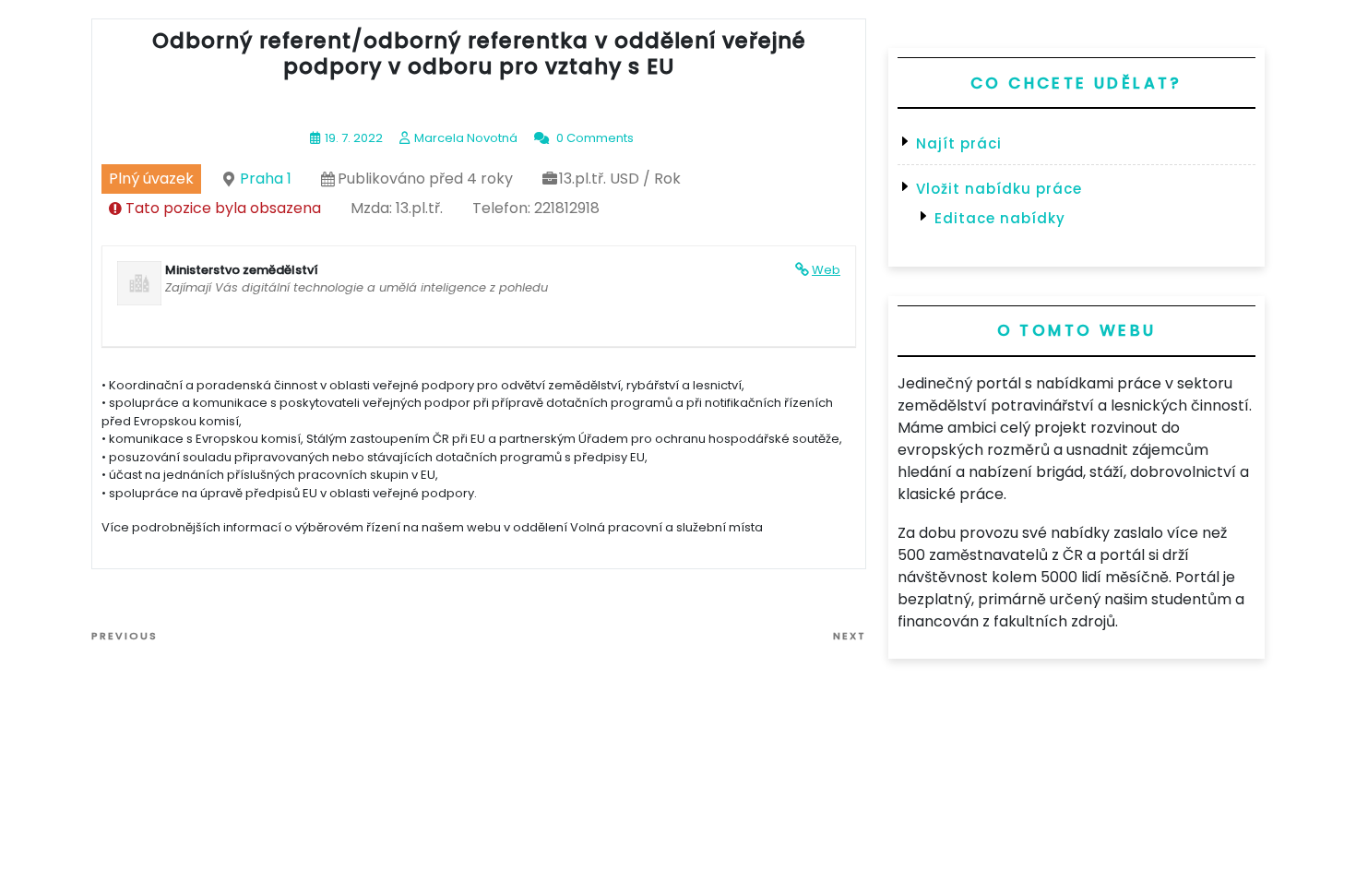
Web (826, 270)
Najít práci (959, 143)
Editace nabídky (999, 218)
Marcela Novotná (465, 138)
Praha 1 (265, 178)
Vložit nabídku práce (999, 188)
